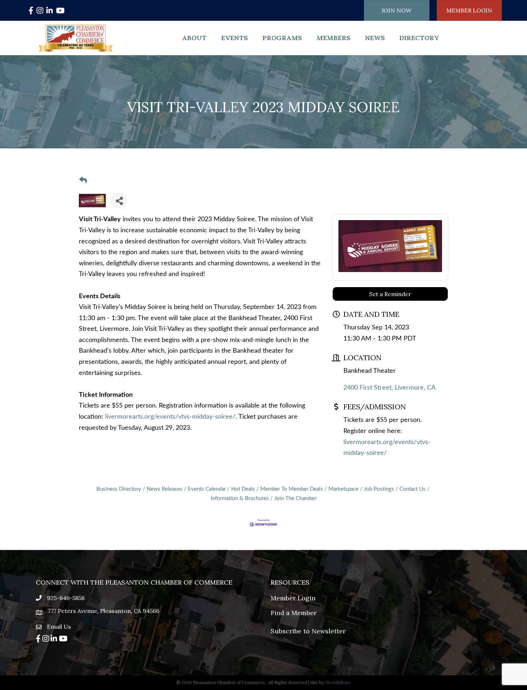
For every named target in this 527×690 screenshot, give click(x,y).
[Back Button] (83, 180)
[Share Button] (119, 200)
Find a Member (294, 613)
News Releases (164, 489)
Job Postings (379, 489)
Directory (419, 38)
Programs (282, 38)
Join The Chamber (295, 498)
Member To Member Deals (291, 489)
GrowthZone (338, 682)
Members (333, 38)
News (375, 38)
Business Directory (118, 489)
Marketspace (343, 489)
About (194, 38)
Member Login (293, 598)
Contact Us (412, 489)
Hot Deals (243, 489)
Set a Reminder (390, 294)
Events (234, 38)
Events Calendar (207, 489)
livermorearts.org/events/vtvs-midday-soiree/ (170, 417)
